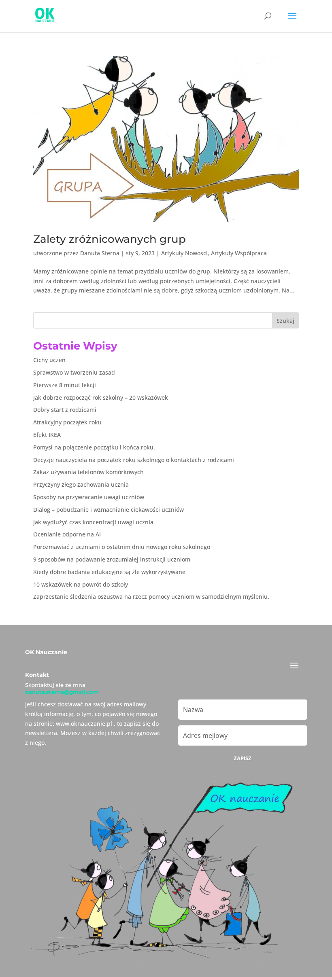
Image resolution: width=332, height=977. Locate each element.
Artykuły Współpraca (239, 253)
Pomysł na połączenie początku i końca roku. (94, 447)
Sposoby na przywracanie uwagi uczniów (88, 497)
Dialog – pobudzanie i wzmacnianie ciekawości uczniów (108, 509)
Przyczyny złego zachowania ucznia (81, 484)
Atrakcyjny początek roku (67, 422)
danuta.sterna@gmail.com (62, 692)
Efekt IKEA (47, 435)
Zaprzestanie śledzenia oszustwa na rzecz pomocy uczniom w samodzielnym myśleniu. (151, 596)
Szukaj (285, 320)
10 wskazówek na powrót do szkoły (80, 584)
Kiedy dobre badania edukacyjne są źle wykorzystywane (109, 572)
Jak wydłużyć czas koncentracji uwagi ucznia (93, 522)
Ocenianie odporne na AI (67, 534)
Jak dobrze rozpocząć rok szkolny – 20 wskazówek (100, 397)
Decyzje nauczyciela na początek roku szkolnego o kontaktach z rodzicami (133, 460)
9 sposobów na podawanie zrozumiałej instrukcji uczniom (111, 559)
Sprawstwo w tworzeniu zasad (74, 372)
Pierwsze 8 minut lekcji (64, 385)
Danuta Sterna (99, 253)
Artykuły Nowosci (184, 253)
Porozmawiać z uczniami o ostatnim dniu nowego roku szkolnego (121, 547)
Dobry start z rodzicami (64, 409)
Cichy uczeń (49, 360)
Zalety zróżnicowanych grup (109, 239)
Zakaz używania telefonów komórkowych (88, 472)
